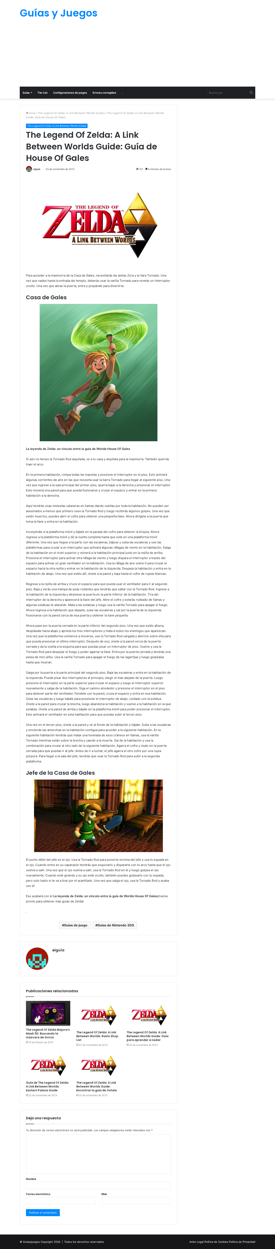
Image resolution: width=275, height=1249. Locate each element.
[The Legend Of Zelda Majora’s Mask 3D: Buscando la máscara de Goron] (48, 1013)
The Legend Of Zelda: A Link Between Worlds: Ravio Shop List (97, 1036)
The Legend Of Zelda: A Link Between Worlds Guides (71, 113)
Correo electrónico (38, 1194)
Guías (26, 92)
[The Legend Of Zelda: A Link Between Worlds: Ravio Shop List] (98, 1015)
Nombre (31, 1179)
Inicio (32, 113)
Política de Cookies (216, 1241)
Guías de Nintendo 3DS (115, 925)
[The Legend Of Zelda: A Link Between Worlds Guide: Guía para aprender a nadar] (149, 1015)
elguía (36, 169)
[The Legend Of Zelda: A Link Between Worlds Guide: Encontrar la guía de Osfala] (98, 1065)
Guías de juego (75, 925)
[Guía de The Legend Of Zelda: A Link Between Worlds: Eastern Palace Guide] (48, 1065)
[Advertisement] (137, 56)
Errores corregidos (104, 92)
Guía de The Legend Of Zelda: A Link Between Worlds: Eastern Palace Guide (47, 1086)
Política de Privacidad (242, 1241)
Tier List (42, 92)
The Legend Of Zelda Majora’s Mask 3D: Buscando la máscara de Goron (48, 1033)
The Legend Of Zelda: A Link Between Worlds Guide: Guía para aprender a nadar (148, 1036)
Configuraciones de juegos (70, 92)
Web (104, 1194)
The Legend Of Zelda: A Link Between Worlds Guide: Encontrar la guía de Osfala (96, 1086)
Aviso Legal (196, 1241)
